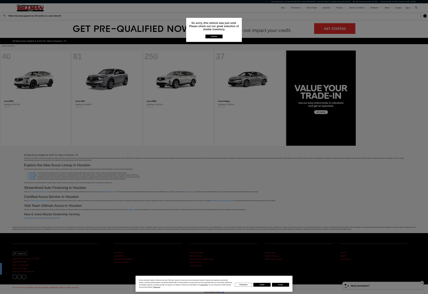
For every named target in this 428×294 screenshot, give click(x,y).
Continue (214, 36)
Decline (262, 285)
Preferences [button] (156, 287)
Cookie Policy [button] (204, 285)
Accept (280, 285)
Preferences (243, 285)
